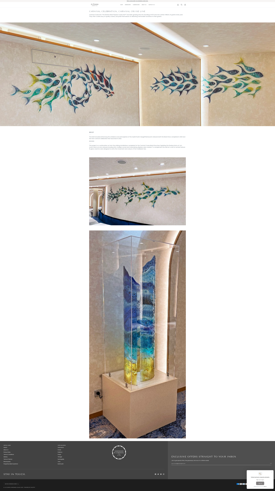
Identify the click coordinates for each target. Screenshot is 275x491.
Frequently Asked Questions (11, 464)
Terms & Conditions (9, 454)
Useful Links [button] (7, 445)
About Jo (6, 450)
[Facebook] (155, 474)
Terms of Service (8, 459)
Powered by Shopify (29, 487)
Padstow (60, 452)
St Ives (59, 450)
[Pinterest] (161, 474)
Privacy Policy (7, 452)
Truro (59, 461)
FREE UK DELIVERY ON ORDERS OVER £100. (137, 1)
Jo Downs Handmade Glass (12, 487)
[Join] (270, 463)
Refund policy (7, 461)
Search (5, 447)
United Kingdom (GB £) (11, 484)
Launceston (61, 447)
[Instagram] (163, 474)
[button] (121, 5)
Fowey (59, 454)
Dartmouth (60, 464)
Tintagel (60, 457)
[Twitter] (158, 474)
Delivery (6, 457)
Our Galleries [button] (62, 445)
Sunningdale (61, 459)
